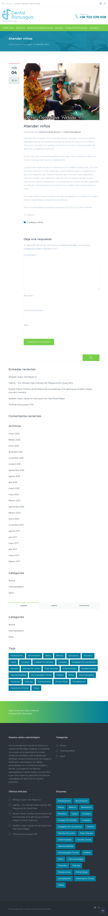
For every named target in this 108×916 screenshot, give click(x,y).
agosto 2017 (14, 531)
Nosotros (20, 27)
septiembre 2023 (16, 507)
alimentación (34, 655)
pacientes (15, 681)
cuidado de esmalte (43, 662)
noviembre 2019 (16, 525)
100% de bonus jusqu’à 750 (21, 404)
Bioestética (73, 655)
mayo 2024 (14, 494)
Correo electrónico (34, 310)
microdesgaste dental (41, 675)
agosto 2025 (14, 476)
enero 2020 (14, 519)
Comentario (30, 255)
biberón (59, 655)
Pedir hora (8, 27)
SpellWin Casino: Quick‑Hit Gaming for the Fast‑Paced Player (37, 398)
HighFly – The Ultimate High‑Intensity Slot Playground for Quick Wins (41, 383)
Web (26, 325)
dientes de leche (31, 668)
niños (40, 222)
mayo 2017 (14, 543)
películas (29, 681)
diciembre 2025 (16, 452)
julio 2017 (13, 537)
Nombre (29, 295)
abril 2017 (13, 549)
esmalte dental (88, 668)
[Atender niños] (61, 91)
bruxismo (88, 655)
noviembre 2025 (16, 458)
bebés (48, 655)
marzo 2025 (14, 488)
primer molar (61, 681)
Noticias (59, 27)
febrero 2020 (15, 513)
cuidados (31, 222)
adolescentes (17, 655)
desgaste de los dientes (84, 662)
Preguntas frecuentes (76, 27)
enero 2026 (14, 446)
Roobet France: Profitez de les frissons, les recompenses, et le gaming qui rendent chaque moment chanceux (32, 816)
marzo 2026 (14, 433)
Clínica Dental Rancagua (20, 44)
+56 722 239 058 (93, 17)
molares (60, 675)
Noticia (12, 580)
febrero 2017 (14, 561)
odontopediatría (86, 675)
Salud (11, 593)
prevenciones (44, 681)
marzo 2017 (14, 555)
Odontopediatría (72, 132)
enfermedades (69, 668)
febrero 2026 (14, 440)
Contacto (94, 27)
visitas (36, 688)
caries (13, 662)
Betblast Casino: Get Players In (23, 377)
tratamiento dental (19, 688)
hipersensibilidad (18, 675)
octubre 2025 (15, 464)
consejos (25, 662)
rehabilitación (78, 681)
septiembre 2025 (16, 470)
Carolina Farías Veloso (49, 132)
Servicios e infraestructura (40, 27)
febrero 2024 (14, 500)
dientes (14, 668)
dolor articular (51, 668)
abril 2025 (13, 482)
